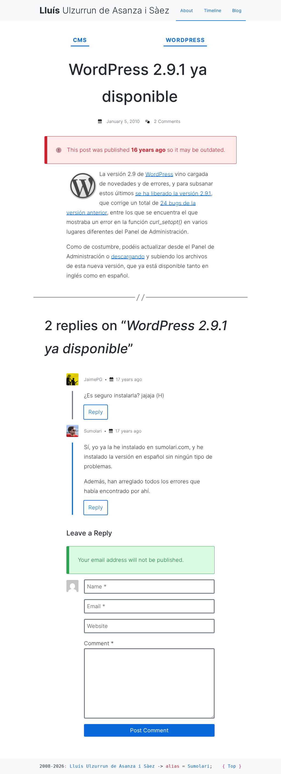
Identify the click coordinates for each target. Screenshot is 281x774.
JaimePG (93, 379)
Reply (95, 412)
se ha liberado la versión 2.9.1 (173, 193)
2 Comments (167, 121)
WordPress (185, 40)
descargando (128, 256)
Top (232, 766)
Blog (236, 10)
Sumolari (93, 431)
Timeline (212, 10)
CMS (80, 40)
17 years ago (129, 379)
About (186, 10)
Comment (99, 643)
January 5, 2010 (123, 121)
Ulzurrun (104, 10)
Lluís (112, 766)
